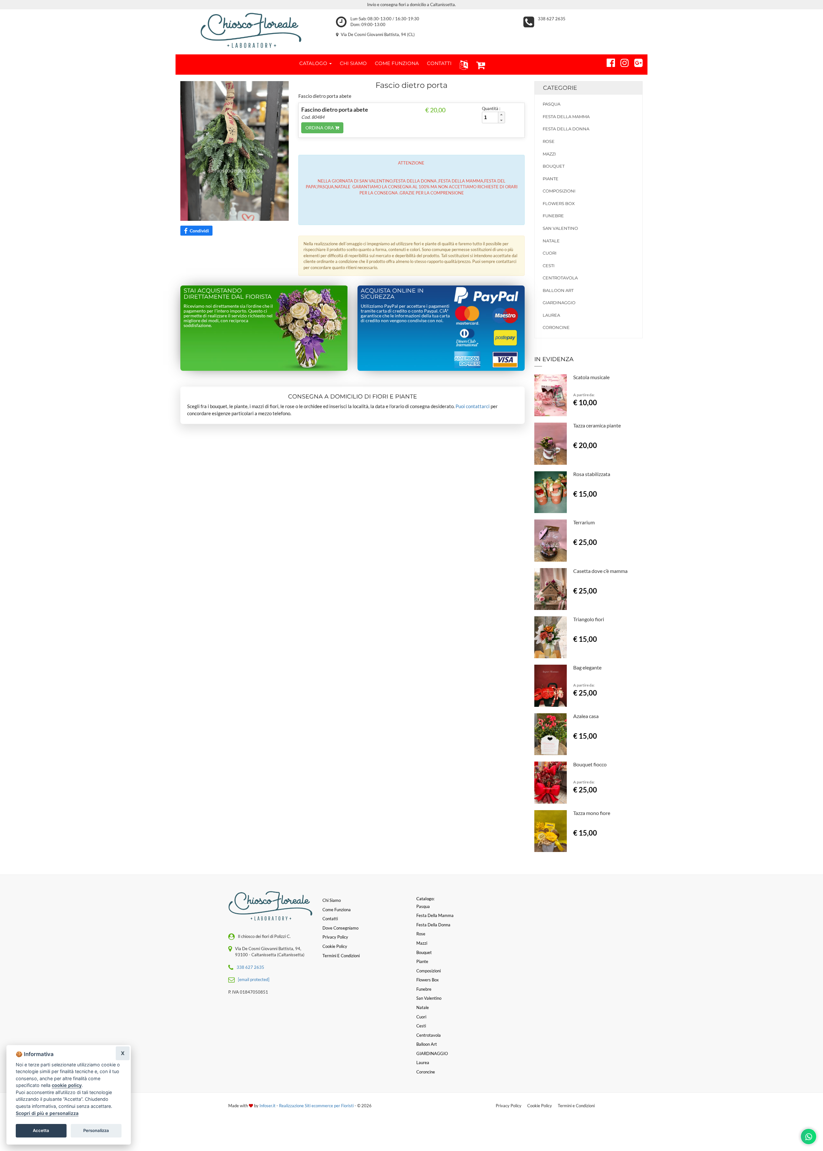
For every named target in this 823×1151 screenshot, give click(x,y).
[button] (462, 64)
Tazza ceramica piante (597, 425)
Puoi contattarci (473, 406)
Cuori (549, 253)
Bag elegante (587, 667)
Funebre (553, 215)
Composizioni (559, 190)
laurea (551, 315)
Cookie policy (334, 946)
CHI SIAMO (353, 63)
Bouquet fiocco (590, 764)
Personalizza (96, 1130)
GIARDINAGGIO (559, 302)
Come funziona (336, 909)
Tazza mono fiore (591, 813)
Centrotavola (560, 277)
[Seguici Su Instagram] (622, 61)
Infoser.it (267, 1105)
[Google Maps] (636, 61)
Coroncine (556, 327)
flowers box (559, 203)
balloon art (558, 290)
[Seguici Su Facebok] (608, 61)
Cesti (549, 265)
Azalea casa (586, 716)
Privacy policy (335, 937)
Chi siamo (331, 900)
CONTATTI (439, 63)
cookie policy (67, 1085)
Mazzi (549, 153)
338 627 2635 (551, 18)
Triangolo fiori (588, 619)
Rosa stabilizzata (591, 474)
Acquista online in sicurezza (392, 294)
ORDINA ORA (320, 127)
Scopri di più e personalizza (47, 1113)
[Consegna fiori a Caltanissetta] (251, 30)
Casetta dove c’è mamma (600, 571)
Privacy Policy (508, 1105)
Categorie (560, 87)
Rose (549, 141)
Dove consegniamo (340, 928)
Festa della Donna (566, 128)
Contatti (330, 918)
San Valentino (560, 228)
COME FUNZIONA (397, 63)
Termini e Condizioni (576, 1105)
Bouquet (554, 166)
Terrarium (584, 522)
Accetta (41, 1130)
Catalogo (314, 63)
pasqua (551, 104)
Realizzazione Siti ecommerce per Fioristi (317, 1105)
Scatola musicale (591, 377)
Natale (551, 240)
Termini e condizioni (341, 955)
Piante (550, 178)
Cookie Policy (539, 1105)
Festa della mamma (566, 116)
